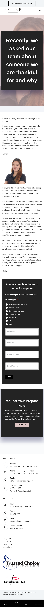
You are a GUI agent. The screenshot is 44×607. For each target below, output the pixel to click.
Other (11, 324)
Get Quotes (7, 539)
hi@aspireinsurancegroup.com (21, 481)
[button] (22, 425)
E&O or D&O (13, 317)
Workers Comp (14, 308)
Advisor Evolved (17, 594)
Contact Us (7, 541)
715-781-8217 (34, 474)
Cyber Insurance (14, 314)
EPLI (10, 321)
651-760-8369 (15, 474)
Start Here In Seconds (21, 3)
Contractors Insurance (16, 311)
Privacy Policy (8, 544)
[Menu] (40, 11)
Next (9, 377)
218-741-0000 (15, 514)
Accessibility (7, 547)
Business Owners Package (18, 304)
